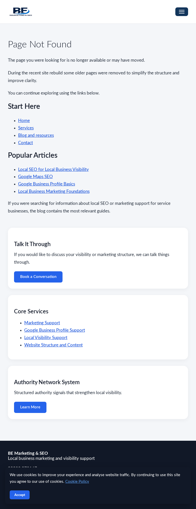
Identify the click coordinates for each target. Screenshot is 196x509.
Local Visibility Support (45, 338)
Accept (19, 495)
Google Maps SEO (35, 177)
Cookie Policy (77, 482)
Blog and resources (36, 135)
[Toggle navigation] (181, 11)
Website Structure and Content (53, 345)
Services (26, 128)
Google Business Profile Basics (46, 184)
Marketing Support (42, 323)
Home (24, 120)
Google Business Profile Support (54, 330)
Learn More (30, 407)
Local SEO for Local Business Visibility (53, 169)
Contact (25, 143)
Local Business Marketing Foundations (54, 191)
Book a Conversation (38, 277)
